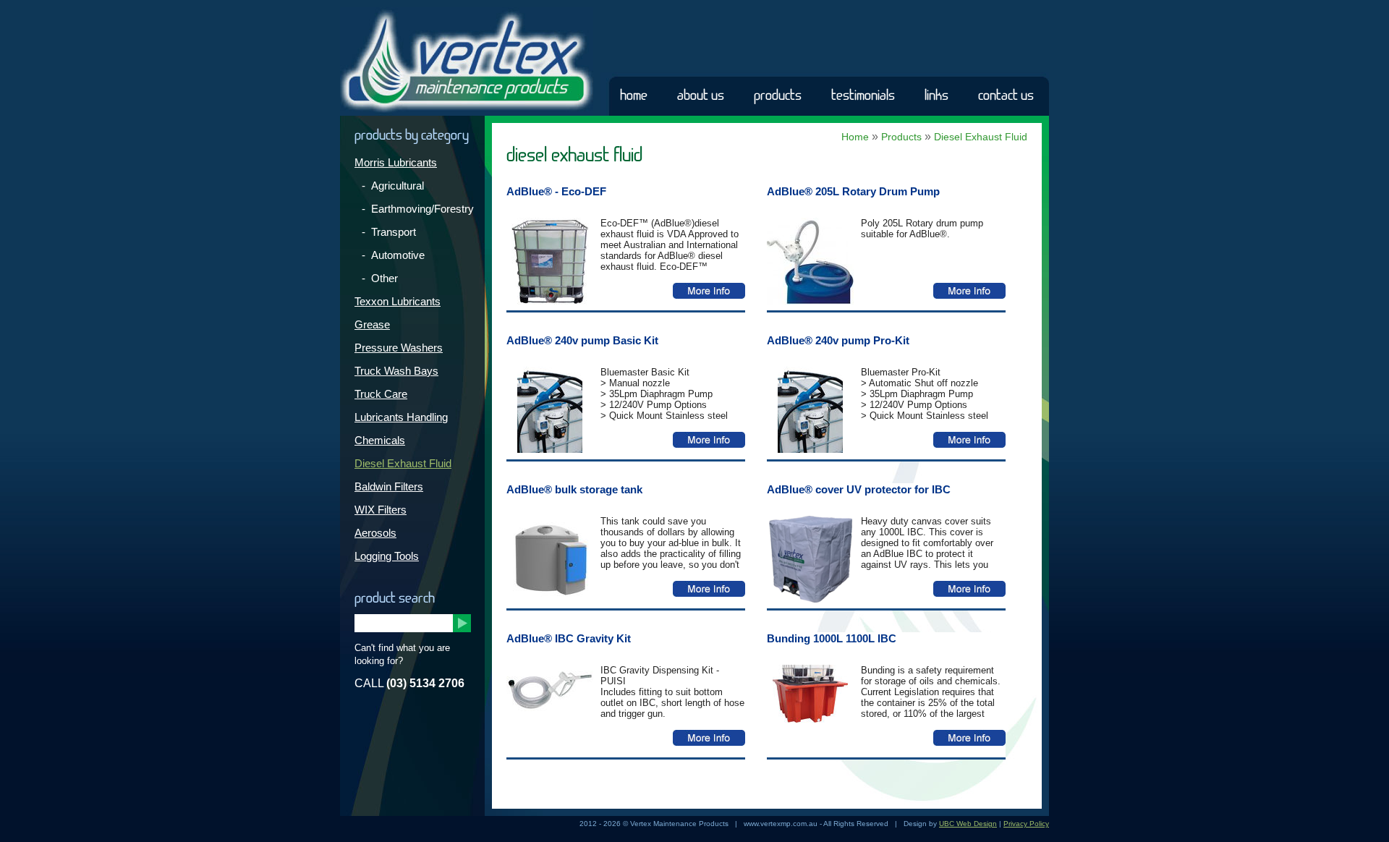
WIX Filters (380, 509)
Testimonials (863, 95)
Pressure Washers (398, 347)
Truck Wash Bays (396, 371)
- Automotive (393, 255)
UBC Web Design (968, 824)
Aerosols (375, 533)
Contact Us (1006, 95)
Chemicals (379, 440)
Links (936, 95)
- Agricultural (393, 185)
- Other (380, 278)
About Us (700, 95)
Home (633, 95)
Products (778, 95)
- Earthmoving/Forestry (418, 209)
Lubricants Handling (401, 417)
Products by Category (411, 135)
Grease (372, 324)
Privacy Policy (1026, 824)
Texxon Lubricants (397, 301)
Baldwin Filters (388, 486)
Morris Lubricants (395, 162)
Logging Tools (386, 556)
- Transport (389, 232)
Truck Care (380, 394)
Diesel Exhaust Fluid (402, 463)
